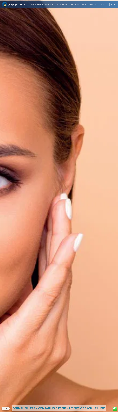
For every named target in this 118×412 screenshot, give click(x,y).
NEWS (91, 4)
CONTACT (84, 4)
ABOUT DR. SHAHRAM (36, 4)
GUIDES (102, 4)
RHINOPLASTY (75, 4)
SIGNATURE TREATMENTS (62, 4)
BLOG (96, 4)
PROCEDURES (49, 4)
